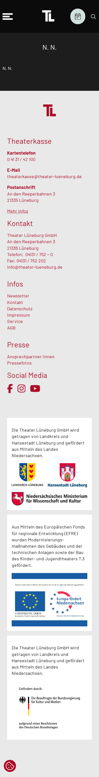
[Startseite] (48, 16)
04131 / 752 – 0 (39, 254)
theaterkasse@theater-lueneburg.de (44, 176)
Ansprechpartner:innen (31, 356)
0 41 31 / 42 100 (21, 159)
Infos (15, 283)
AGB (11, 327)
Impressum (18, 315)
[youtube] (35, 388)
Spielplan (77, 16)
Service (15, 321)
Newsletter (18, 295)
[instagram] (22, 388)
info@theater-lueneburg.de (34, 267)
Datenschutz (19, 308)
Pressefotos (19, 363)
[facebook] (10, 388)
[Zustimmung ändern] (10, 766)
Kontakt (15, 302)
